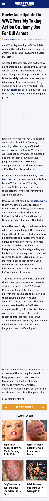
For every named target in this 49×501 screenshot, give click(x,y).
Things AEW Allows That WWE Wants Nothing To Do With (13, 449)
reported (17, 150)
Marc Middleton (13, 39)
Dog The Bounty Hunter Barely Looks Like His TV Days (12, 489)
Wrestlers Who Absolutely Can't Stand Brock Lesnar (36, 449)
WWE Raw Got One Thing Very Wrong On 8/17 (35, 488)
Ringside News (38, 200)
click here (12, 89)
